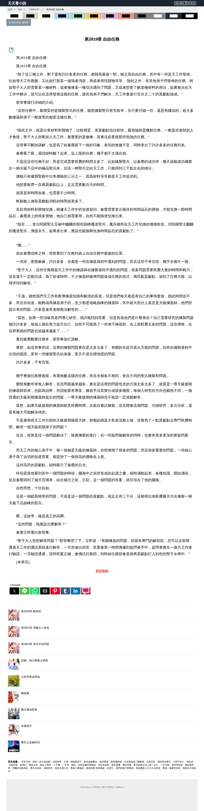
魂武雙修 (104, 761)
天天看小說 (17, 3)
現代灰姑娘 (104, 765)
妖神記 (23, 765)
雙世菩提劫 (177, 765)
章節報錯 (102, 571)
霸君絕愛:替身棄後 (95, 768)
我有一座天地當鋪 (42, 761)
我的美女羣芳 (164, 761)
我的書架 (179, 3)
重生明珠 (127, 765)
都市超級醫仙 (91, 761)
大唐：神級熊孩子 (73, 761)
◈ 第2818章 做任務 (19, 22)
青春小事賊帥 (77, 768)
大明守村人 (179, 761)
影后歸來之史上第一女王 (146, 765)
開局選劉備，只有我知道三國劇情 (128, 761)
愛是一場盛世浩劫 (172, 768)
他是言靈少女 (62, 768)
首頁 (10, 9)
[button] (14, 590)
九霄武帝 (151, 761)
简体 (192, 3)
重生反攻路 (36, 768)
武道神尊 (57, 761)
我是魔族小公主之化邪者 (148, 768)
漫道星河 (48, 768)
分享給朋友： (16, 585)
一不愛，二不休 (61, 765)
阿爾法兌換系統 (20, 768)
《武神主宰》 (34, 9)
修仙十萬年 (46, 765)
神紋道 (189, 761)
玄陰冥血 (13, 765)
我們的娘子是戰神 (125, 768)
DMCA (104, 787)
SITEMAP (96, 787)
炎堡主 (110, 768)
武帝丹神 (26, 761)
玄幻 (20, 9)
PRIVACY (110, 787)
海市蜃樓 (116, 765)
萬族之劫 (33, 765)
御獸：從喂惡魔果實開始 (83, 765)
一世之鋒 (165, 765)
